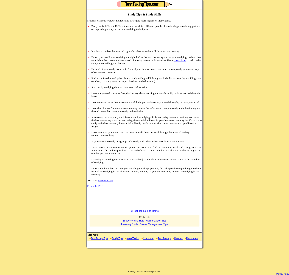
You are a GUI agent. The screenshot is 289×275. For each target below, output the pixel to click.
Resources (192, 238)
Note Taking (133, 238)
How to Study (105, 180)
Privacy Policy (282, 274)
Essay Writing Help (133, 220)
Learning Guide (129, 224)
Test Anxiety (164, 238)
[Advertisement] (142, 40)
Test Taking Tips (99, 238)
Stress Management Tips (154, 224)
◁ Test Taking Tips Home (145, 210)
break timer (180, 60)
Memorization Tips (156, 220)
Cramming (148, 238)
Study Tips (117, 238)
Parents (178, 238)
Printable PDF (95, 186)
